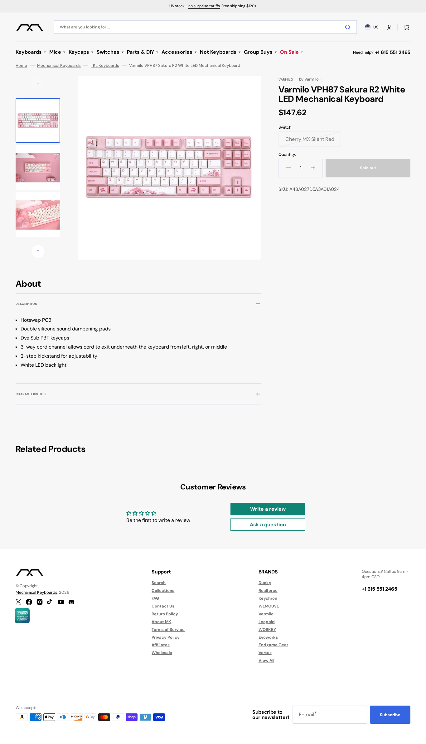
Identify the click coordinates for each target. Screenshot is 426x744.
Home (21, 65)
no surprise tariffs (204, 5)
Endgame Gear (273, 644)
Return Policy (165, 614)
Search (159, 582)
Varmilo (266, 614)
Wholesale (162, 652)
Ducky (265, 582)
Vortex (265, 652)
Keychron (268, 598)
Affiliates (161, 644)
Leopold (267, 621)
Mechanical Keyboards (59, 65)
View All (266, 660)
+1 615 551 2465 (392, 52)
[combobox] (205, 27)
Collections (163, 590)
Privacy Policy (166, 637)
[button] (389, 27)
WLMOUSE (269, 606)
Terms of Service (168, 629)
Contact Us (163, 606)
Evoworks (268, 637)
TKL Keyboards (105, 65)
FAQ (155, 598)
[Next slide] (38, 251)
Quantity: (287, 154)
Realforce (268, 590)
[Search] (349, 27)
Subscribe (390, 714)
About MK (161, 621)
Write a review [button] (268, 509)
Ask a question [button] (268, 524)
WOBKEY (267, 629)
